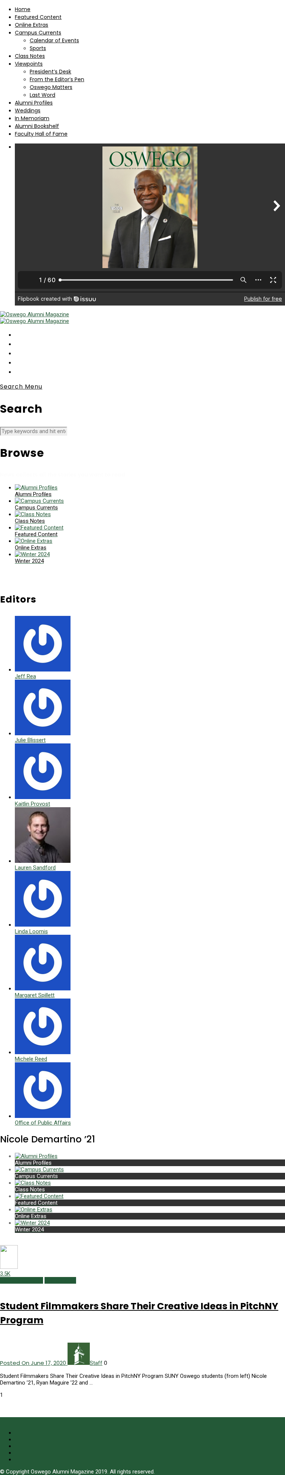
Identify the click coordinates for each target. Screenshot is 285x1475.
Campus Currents (38, 32)
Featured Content (38, 17)
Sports (38, 48)
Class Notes (30, 56)
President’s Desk (50, 71)
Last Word (42, 95)
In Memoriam (32, 118)
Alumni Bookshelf (37, 126)
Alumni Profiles (34, 102)
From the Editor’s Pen (57, 79)
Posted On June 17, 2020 (34, 1363)
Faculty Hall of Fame (41, 134)
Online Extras (31, 25)
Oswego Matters (51, 87)
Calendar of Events (54, 40)
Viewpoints (29, 63)
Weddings (27, 110)
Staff (96, 1363)
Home (22, 9)
